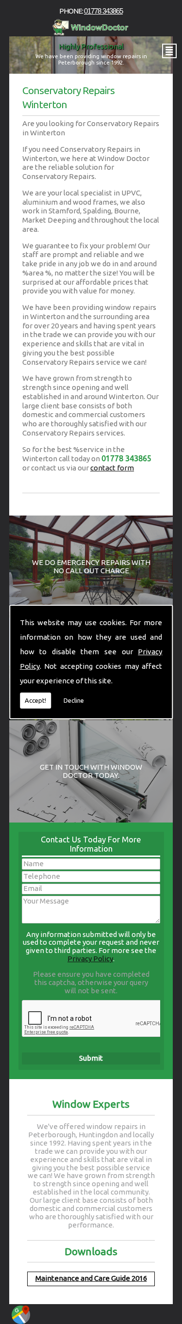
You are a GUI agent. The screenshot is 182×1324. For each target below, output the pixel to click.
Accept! (35, 700)
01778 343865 (103, 11)
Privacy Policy (90, 958)
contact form (112, 468)
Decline (74, 700)
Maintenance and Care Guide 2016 (91, 1278)
